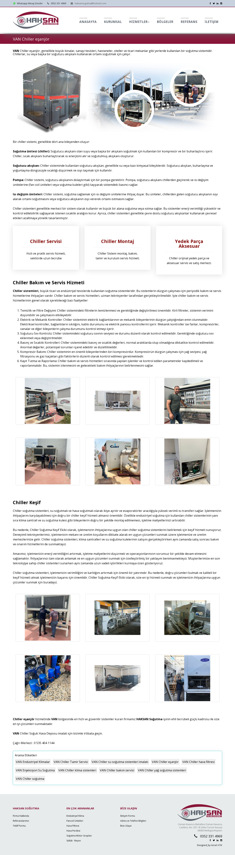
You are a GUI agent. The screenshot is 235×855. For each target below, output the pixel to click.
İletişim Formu (127, 815)
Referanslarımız (21, 820)
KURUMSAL (113, 20)
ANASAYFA (88, 20)
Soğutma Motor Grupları (79, 835)
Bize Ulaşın (126, 825)
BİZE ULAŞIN (128, 808)
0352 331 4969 (58, 3)
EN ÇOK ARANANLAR (80, 808)
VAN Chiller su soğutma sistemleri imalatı (120, 762)
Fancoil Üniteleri (74, 820)
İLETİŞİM (211, 20)
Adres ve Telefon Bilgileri (133, 820)
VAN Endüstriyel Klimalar (33, 762)
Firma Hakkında (21, 815)
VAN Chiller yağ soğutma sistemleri (162, 770)
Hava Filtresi (72, 825)
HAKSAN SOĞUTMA (26, 808)
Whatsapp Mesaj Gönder (29, 3)
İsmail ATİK (216, 845)
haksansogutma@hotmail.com (90, 3)
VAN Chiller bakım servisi (117, 770)
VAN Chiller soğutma (30, 779)
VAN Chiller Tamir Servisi (71, 762)
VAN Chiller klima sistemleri (77, 770)
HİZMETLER (138, 20)
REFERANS (189, 20)
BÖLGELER (165, 20)
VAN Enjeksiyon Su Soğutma (35, 770)
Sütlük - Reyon (73, 840)
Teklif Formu (19, 825)
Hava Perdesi (73, 830)
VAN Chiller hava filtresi (198, 762)
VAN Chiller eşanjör (165, 762)
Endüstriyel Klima (75, 815)
